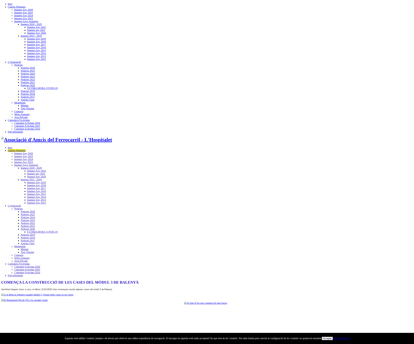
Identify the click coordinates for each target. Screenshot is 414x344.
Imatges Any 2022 (36, 27)
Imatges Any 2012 (36, 59)
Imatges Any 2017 (36, 44)
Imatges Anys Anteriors (26, 21)
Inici (10, 4)
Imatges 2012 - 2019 (31, 36)
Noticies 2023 (28, 76)
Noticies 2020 (28, 85)
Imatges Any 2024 (23, 15)
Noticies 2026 (28, 68)
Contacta (18, 111)
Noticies (18, 65)
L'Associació (14, 62)
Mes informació (341, 338)
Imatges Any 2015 (36, 50)
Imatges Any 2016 (36, 47)
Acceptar (327, 338)
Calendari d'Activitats (19, 120)
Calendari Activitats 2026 (27, 123)
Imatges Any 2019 (36, 38)
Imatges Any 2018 (36, 41)
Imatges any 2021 (36, 30)
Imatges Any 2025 (23, 12)
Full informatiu (15, 131)
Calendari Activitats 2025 (27, 126)
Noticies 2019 (28, 91)
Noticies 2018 (28, 94)
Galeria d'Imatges (17, 6)
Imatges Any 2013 (36, 56)
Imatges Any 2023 (23, 18)
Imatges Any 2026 (23, 9)
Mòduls (24, 105)
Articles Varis (27, 99)
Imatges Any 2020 (36, 33)
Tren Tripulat (27, 108)
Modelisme (20, 102)
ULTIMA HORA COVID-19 (42, 88)
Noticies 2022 (28, 79)
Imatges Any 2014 (36, 53)
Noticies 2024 (28, 73)
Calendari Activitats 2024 (27, 129)
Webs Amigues (22, 114)
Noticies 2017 (28, 97)
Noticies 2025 (28, 70)
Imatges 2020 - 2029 (31, 24)
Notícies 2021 (28, 82)
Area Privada (21, 117)
